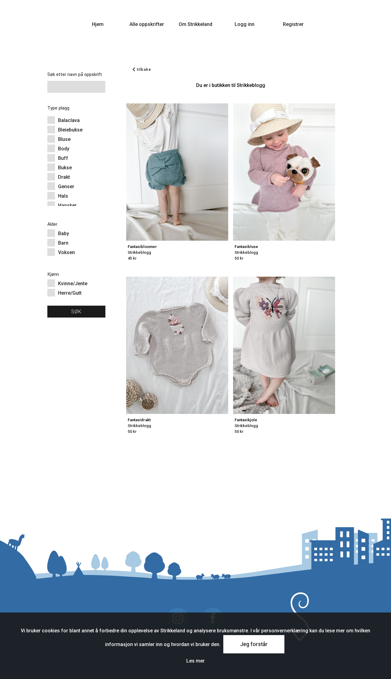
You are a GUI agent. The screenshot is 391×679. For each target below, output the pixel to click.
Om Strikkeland (195, 24)
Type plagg (58, 108)
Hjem (98, 24)
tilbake (144, 69)
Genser (66, 186)
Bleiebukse (70, 130)
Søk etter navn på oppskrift (74, 74)
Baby (63, 233)
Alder (52, 224)
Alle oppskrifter (147, 24)
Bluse (64, 139)
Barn (63, 243)
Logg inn (244, 24)
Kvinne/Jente (72, 283)
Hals (63, 196)
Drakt (64, 177)
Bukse (65, 168)
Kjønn (53, 274)
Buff (63, 158)
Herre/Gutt (70, 293)
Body (63, 149)
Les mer (195, 661)
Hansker (67, 205)
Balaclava (69, 120)
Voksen (66, 252)
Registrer (293, 24)
